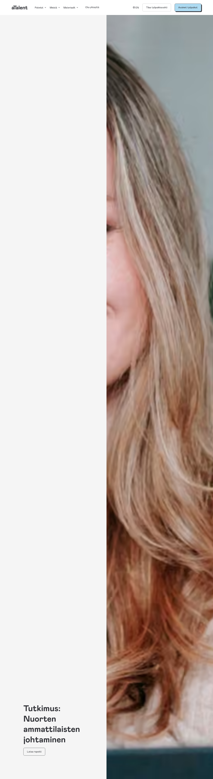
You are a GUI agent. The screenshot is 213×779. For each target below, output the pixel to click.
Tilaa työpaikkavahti (156, 7)
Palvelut (39, 7)
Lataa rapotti (34, 751)
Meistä (53, 7)
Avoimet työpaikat (188, 7)
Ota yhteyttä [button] (92, 7)
